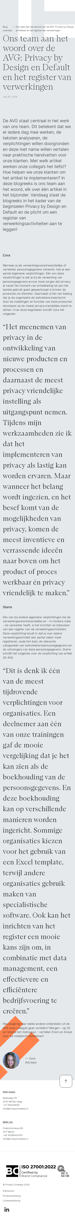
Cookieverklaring (11, 1200)
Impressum (8, 1190)
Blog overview (7, 29)
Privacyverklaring (12, 1195)
